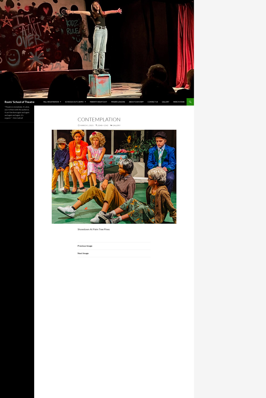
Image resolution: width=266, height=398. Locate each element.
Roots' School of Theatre (19, 102)
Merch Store (179, 102)
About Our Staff (136, 102)
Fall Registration (51, 102)
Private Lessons (118, 102)
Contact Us (153, 102)
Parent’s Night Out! (98, 102)
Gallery (165, 102)
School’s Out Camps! (74, 102)
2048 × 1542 (103, 125)
